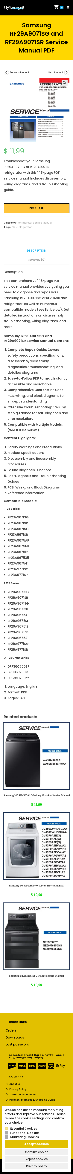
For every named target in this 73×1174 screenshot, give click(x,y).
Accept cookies (36, 1144)
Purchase (36, 208)
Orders (11, 1030)
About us (14, 1084)
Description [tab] (36, 251)
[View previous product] (6, 72)
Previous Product (19, 72)
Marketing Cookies (24, 1137)
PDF (14, 227)
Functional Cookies (24, 1133)
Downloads (15, 1037)
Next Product (55, 72)
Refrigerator (24, 227)
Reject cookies (36, 1159)
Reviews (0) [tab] (37, 260)
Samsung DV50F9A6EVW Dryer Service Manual (36, 885)
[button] (65, 83)
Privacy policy (36, 1166)
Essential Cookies (23, 1129)
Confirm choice (36, 1152)
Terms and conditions (22, 1094)
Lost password (17, 1044)
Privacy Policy (17, 1089)
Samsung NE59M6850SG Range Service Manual (36, 975)
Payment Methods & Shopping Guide (32, 1100)
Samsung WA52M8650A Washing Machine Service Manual (36, 795)
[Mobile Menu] (66, 7)
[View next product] (66, 72)
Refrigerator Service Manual (35, 222)
